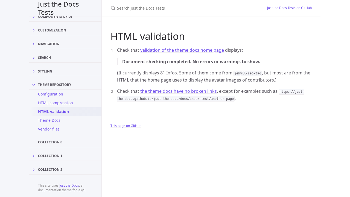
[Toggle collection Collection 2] (33, 169)
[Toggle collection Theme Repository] (33, 84)
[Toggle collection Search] (33, 57)
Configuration (50, 94)
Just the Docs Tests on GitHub (289, 7)
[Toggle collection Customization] (33, 30)
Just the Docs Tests (58, 8)
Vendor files (49, 129)
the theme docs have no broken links (178, 91)
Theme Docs (49, 120)
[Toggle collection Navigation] (33, 44)
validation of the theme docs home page (182, 50)
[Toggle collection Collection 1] (33, 156)
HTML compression (55, 102)
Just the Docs (69, 185)
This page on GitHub (125, 125)
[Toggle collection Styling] (33, 71)
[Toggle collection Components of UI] (33, 16)
